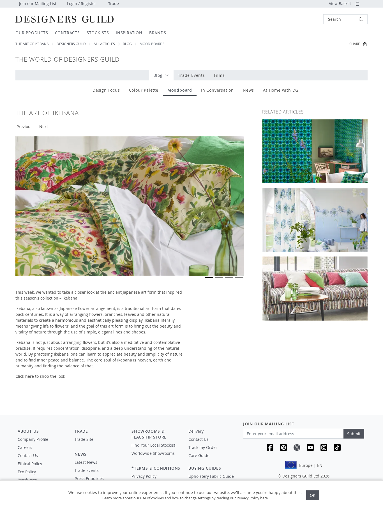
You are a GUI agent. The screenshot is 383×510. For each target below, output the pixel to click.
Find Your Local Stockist (153, 445)
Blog (127, 43)
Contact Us (28, 455)
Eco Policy (27, 471)
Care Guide (198, 455)
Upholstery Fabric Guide (211, 476)
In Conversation (217, 90)
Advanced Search (310, 19)
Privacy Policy (143, 476)
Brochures (27, 480)
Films (219, 75)
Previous (25, 126)
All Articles (104, 43)
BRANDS (157, 32)
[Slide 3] (229, 277)
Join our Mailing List (37, 3)
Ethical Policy (30, 463)
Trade (113, 3)
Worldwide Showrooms (153, 453)
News (248, 90)
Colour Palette (143, 90)
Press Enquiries (89, 478)
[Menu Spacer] (99, 444)
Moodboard (179, 90)
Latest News (86, 462)
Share (354, 43)
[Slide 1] (209, 277)
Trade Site (84, 439)
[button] (345, 19)
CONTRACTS (67, 32)
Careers (25, 447)
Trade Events (191, 75)
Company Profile (33, 439)
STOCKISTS (98, 32)
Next (43, 126)
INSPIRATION (129, 32)
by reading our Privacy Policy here (239, 497)
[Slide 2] (219, 277)
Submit (354, 433)
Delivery (196, 431)
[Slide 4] (239, 277)
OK (312, 495)
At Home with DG (280, 90)
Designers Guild (71, 43)
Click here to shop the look (40, 376)
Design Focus (106, 90)
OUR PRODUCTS (31, 32)
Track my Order (202, 447)
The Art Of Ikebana (32, 43)
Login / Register (81, 3)
